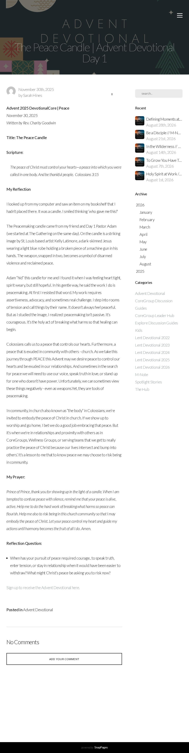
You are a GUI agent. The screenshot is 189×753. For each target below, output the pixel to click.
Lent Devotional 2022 (152, 337)
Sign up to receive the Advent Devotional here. (43, 587)
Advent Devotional (38, 609)
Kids (138, 330)
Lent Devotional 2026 (152, 367)
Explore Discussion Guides (156, 323)
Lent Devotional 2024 (152, 352)
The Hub (142, 389)
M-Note (141, 374)
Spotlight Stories (148, 382)
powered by (94, 747)
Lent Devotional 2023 (152, 345)
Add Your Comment (64, 659)
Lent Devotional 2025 (152, 359)
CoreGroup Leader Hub (154, 315)
